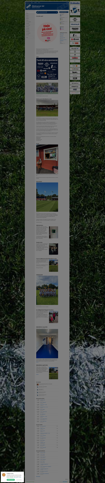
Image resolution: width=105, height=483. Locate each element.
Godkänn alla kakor (11, 479)
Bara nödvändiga (19, 479)
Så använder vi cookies (17, 477)
